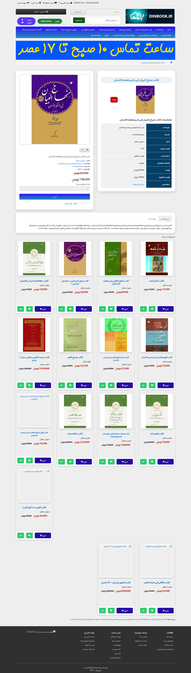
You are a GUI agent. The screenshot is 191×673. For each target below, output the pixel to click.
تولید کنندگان (115, 637)
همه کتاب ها (95, 35)
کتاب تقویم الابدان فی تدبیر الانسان (157, 357)
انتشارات (73, 619)
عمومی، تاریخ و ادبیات (69, 29)
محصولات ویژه (115, 657)
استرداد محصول (141, 641)
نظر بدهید (68, 203)
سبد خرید (26, 21)
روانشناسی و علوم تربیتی (148, 35)
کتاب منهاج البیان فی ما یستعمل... (152, 62)
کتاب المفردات (157, 433)
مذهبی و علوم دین (88, 29)
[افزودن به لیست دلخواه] (152, 309)
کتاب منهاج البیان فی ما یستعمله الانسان (152, 619)
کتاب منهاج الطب (75, 357)
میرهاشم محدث (78, 166)
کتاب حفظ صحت (75, 433)
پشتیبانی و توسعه (101, 667)
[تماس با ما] (98, 3)
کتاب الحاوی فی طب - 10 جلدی (115, 582)
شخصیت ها (116, 641)
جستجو (78, 12)
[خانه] (171, 62)
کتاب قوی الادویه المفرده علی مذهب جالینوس (34, 433)
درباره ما (170, 637)
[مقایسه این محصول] (143, 309)
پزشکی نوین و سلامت (107, 29)
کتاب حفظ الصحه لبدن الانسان (34, 280)
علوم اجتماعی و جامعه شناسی (124, 35)
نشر (78, 619)
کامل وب (86, 667)
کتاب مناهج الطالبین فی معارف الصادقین (116, 282)
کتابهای (83, 619)
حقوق (106, 35)
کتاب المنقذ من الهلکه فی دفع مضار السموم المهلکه (116, 435)
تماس (50, 21)
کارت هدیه (116, 649)
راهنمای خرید (168, 641)
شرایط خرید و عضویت (165, 649)
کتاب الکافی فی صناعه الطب (157, 582)
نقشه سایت (142, 645)
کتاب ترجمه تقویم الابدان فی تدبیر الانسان (116, 358)
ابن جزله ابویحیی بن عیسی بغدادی (70, 163)
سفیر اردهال (80, 160)
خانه (169, 29)
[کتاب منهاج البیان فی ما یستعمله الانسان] (54, 109)
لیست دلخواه (90, 645)
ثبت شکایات (168, 645)
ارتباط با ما (159, 29)
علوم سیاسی (166, 35)
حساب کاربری (89, 637)
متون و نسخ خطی (125, 29)
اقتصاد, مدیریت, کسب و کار (31, 29)
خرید (55, 197)
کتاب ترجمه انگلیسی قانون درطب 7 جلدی (34, 358)
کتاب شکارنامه (157, 280)
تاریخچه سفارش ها (87, 641)
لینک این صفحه (138, 184)
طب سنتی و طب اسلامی (143, 29)
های (87, 619)
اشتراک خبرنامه (89, 649)
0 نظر (75, 203)
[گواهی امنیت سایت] (41, 632)
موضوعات (117, 645)
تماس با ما (143, 637)
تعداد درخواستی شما (83, 184)
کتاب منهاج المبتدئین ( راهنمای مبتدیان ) (75, 282)
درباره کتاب (165, 219)
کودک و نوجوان (51, 29)
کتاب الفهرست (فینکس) (34, 507)
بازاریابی (118, 653)
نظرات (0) (152, 219)
